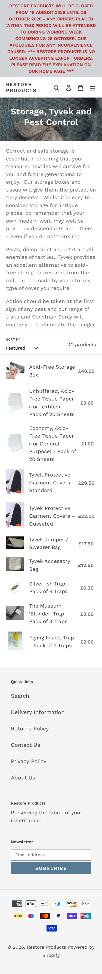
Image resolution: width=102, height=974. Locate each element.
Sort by (13, 339)
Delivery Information (37, 712)
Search (20, 696)
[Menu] (92, 87)
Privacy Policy (28, 761)
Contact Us (25, 745)
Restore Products (21, 87)
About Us (23, 777)
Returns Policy (30, 728)
